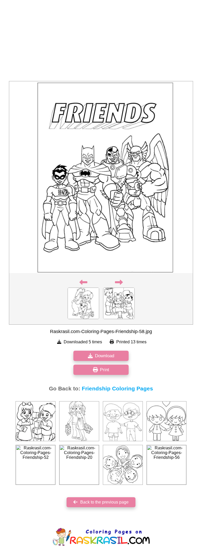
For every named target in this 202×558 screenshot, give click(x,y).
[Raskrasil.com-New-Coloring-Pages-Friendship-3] (123, 421)
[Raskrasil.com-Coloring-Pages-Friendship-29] (79, 421)
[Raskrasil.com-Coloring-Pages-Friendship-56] (166, 465)
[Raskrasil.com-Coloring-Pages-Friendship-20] (79, 465)
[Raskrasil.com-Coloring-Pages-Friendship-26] (166, 421)
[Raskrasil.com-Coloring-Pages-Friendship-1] (123, 465)
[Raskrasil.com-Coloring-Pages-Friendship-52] (35, 465)
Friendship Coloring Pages (117, 388)
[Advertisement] (101, 42)
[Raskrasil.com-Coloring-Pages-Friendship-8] (35, 421)
